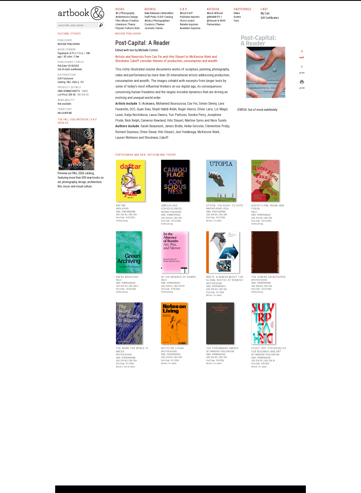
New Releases (152, 13)
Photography (127, 13)
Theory (131, 24)
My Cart (265, 13)
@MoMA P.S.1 (214, 16)
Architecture (122, 16)
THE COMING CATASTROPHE (268, 277)
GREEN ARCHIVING (127, 277)
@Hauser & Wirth (216, 20)
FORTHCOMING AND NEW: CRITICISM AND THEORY (145, 154)
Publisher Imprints (190, 16)
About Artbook (215, 13)
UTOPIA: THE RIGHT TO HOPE (224, 205)
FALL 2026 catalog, (83, 173)
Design (134, 16)
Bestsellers (167, 13)
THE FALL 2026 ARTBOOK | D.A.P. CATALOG (77, 121)
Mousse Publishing (69, 44)
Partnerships (213, 24)
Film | (119, 20)
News (237, 13)
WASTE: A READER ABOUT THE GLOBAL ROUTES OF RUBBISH (224, 279)
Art (117, 13)
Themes (160, 24)
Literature (121, 24)
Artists (148, 20)
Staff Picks (150, 16)
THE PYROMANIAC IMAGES (222, 348)
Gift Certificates (270, 17)
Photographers (162, 20)
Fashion (134, 20)
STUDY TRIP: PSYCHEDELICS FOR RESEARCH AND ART (268, 350)
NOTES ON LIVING (172, 348)
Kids (137, 28)
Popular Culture (124, 28)
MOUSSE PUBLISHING (128, 33)
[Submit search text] (101, 25)
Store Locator (187, 20)
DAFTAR (120, 205)
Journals (149, 28)
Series (159, 28)
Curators (149, 24)
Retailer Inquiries (189, 24)
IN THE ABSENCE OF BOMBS (178, 277)
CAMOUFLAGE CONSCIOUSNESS (171, 207)
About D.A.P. (186, 13)
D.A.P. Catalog (165, 16)
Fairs (236, 20)
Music (125, 20)
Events (237, 16)
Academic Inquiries (190, 28)
